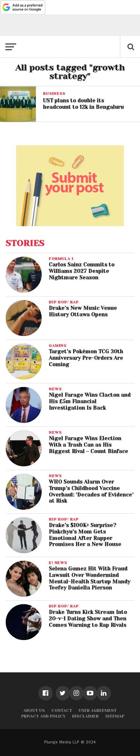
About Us (34, 710)
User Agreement (98, 710)
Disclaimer (85, 716)
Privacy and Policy (43, 716)
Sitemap (114, 716)
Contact (61, 710)
